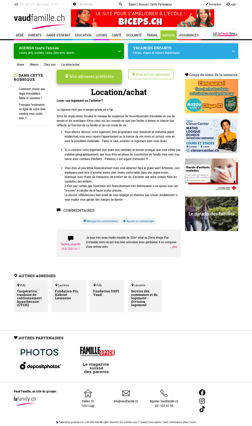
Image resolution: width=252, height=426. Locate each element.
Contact (144, 422)
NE (27, 4)
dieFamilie (42, 4)
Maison (168, 35)
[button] (100, 221)
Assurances (189, 35)
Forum (193, 422)
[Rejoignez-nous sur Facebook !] (202, 392)
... (171, 247)
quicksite (75, 422)
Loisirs (101, 35)
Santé (116, 35)
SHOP (54, 4)
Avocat (143, 4)
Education (83, 35)
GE (21, 4)
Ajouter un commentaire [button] (140, 221)
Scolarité (134, 35)
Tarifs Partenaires (161, 4)
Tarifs (165, 422)
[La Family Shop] (225, 34)
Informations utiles (179, 422)
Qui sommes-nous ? (129, 422)
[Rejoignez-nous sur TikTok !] (202, 409)
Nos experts (155, 422)
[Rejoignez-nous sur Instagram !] (202, 401)
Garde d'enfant (58, 35)
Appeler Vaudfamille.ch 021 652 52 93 (164, 403)
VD (16, 4)
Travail (152, 35)
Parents (35, 35)
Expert (133, 4)
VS (32, 4)
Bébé (20, 35)
